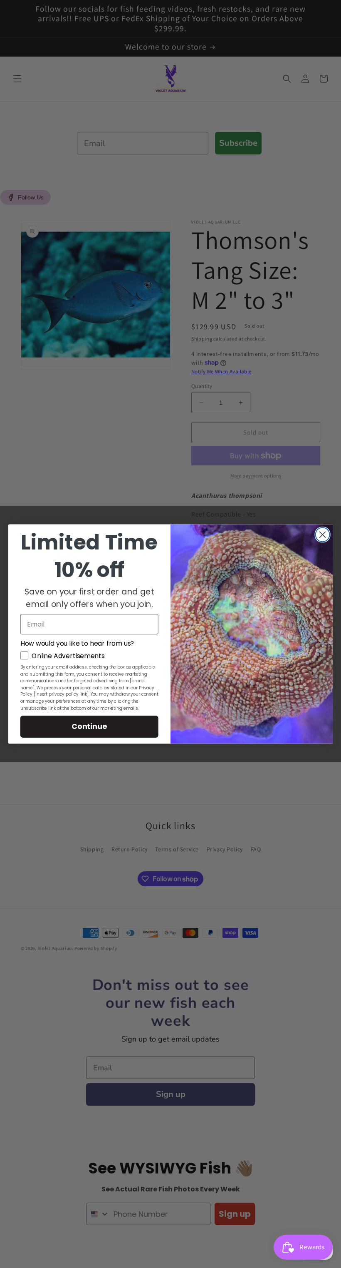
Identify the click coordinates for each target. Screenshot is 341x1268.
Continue (89, 726)
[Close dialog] (323, 534)
